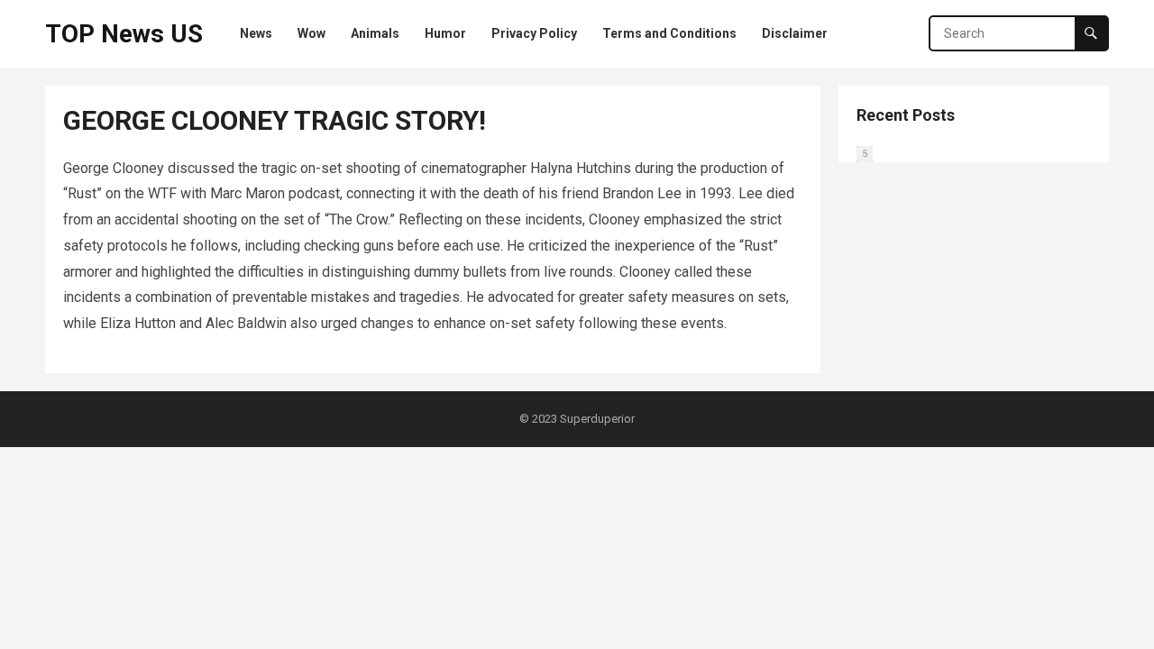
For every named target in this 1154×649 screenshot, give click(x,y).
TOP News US (124, 34)
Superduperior (597, 418)
